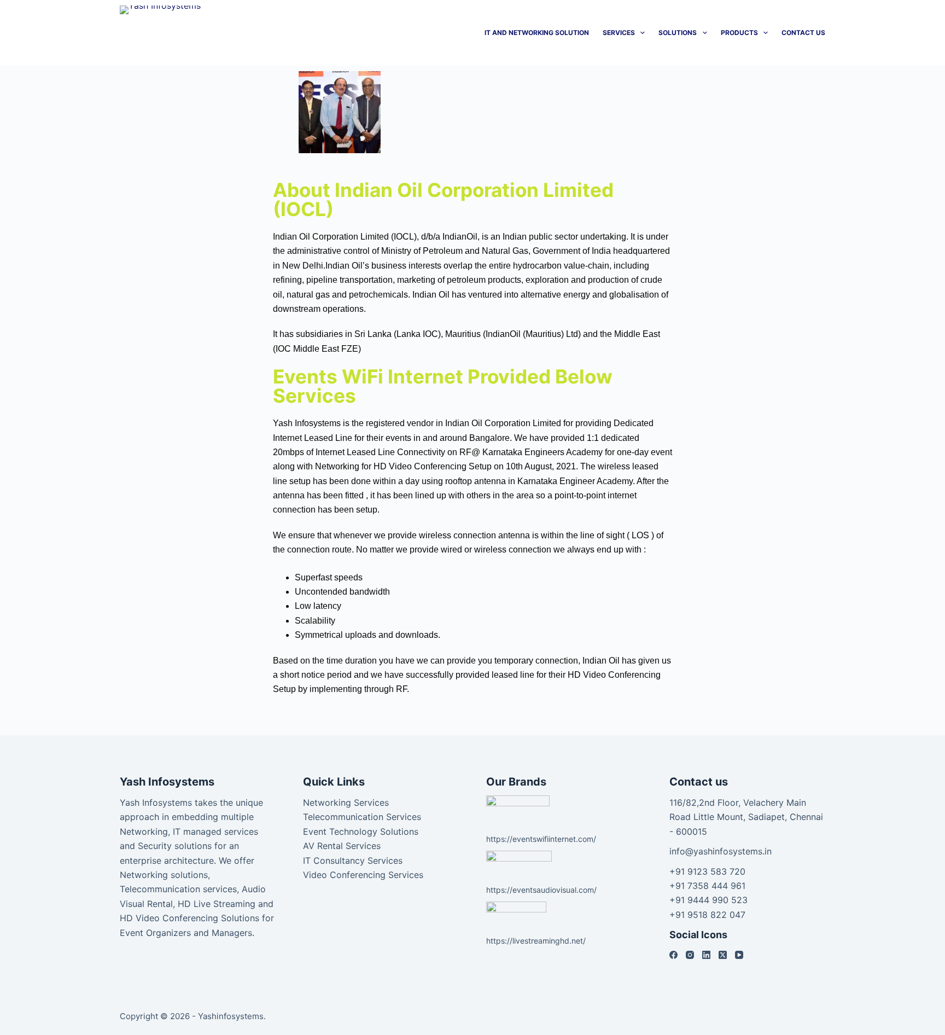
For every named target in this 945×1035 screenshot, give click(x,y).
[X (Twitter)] (723, 955)
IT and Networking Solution (537, 32)
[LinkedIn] (706, 955)
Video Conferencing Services (363, 874)
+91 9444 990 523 (708, 899)
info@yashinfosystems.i (718, 851)
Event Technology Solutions (360, 831)
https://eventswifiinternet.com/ (541, 839)
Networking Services (346, 802)
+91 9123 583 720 (707, 871)
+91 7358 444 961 (707, 885)
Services (619, 32)
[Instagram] (690, 955)
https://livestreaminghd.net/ (536, 940)
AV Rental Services (342, 845)
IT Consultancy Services (352, 860)
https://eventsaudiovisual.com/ (541, 889)
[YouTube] (739, 955)
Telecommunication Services (362, 816)
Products (739, 32)
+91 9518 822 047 (707, 914)
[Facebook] (673, 955)
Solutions (677, 32)
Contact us (803, 32)
